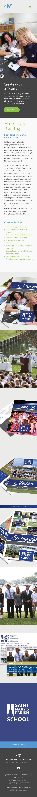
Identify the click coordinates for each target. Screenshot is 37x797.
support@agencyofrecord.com (18, 783)
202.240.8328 (18, 777)
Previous (15, 745)
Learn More (11, 110)
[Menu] (18, 11)
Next (22, 745)
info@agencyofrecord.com (18, 780)
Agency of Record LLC (12, 775)
